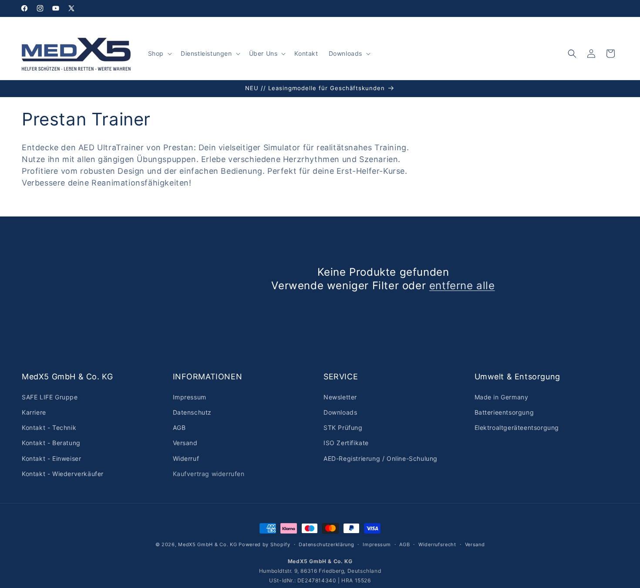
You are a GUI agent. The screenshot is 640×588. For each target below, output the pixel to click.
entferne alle (462, 285)
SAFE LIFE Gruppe (50, 397)
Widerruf (186, 458)
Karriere (34, 412)
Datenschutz (192, 412)
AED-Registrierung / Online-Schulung (380, 458)
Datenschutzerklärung (326, 544)
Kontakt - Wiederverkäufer (63, 473)
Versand (185, 442)
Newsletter (340, 397)
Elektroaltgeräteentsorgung (517, 427)
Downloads (340, 412)
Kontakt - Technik (49, 427)
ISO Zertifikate (346, 442)
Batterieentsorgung (504, 412)
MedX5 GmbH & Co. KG (207, 544)
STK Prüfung (343, 427)
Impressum (189, 397)
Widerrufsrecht (437, 544)
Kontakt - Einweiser (51, 458)
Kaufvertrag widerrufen (209, 473)
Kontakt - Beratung (51, 442)
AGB (179, 427)
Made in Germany (502, 397)
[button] (159, 53)
